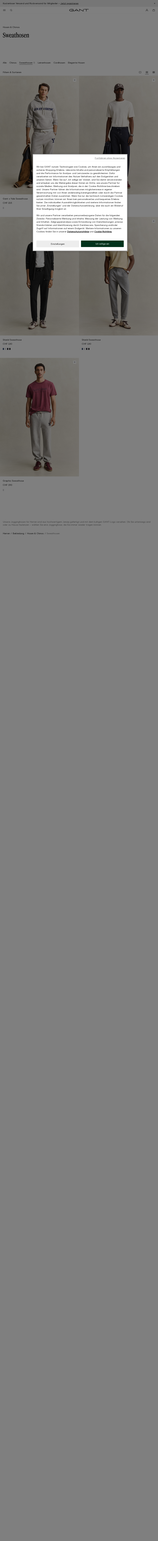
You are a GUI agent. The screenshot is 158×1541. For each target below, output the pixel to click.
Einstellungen (58, 244)
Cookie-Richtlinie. (103, 231)
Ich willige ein (102, 243)
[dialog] (80, 202)
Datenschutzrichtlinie (78, 231)
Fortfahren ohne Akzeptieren (110, 158)
